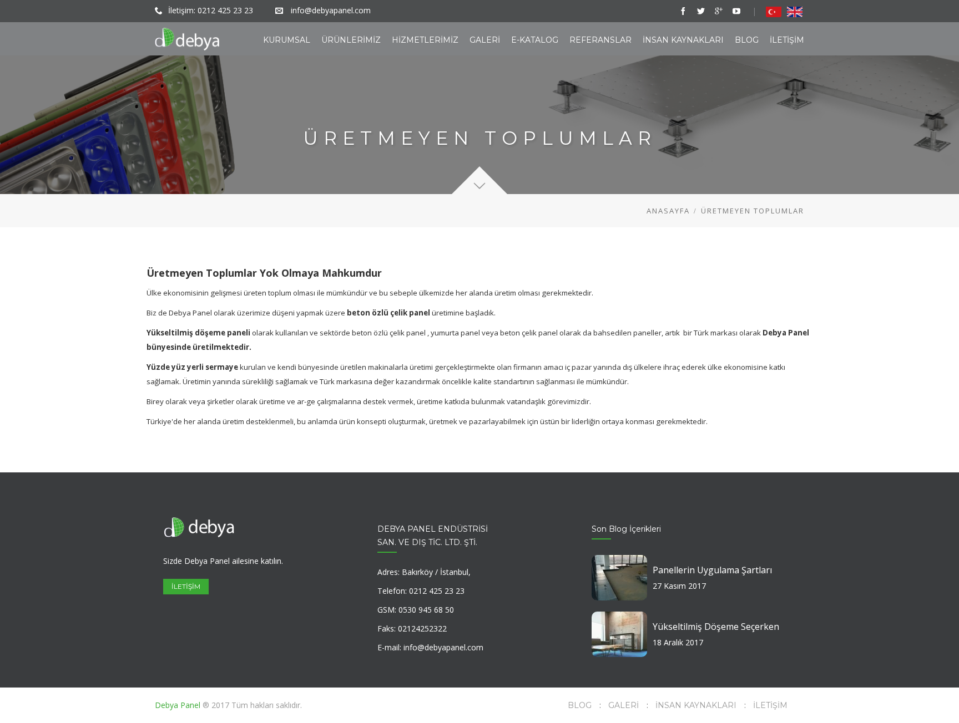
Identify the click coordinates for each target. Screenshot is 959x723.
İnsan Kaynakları (683, 40)
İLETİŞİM (185, 586)
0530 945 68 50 (426, 609)
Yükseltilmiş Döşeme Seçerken (716, 626)
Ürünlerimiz (351, 40)
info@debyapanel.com (331, 10)
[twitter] (701, 11)
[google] (718, 11)
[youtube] (736, 11)
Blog (747, 40)
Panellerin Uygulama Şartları (712, 570)
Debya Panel (179, 705)
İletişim (787, 40)
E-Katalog (534, 40)
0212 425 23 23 (225, 10)
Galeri (485, 40)
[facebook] (683, 11)
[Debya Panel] (187, 38)
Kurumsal (286, 40)
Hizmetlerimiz (425, 40)
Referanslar (600, 40)
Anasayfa (668, 211)
